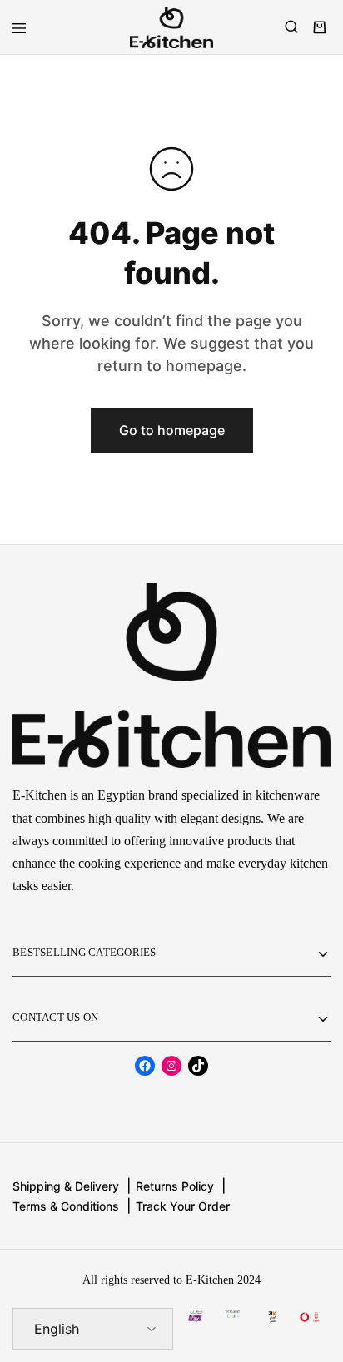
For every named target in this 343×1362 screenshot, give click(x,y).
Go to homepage (172, 430)
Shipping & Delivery (65, 1186)
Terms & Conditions (65, 1206)
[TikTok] (198, 1066)
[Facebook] (145, 1066)
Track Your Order (183, 1206)
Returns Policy (175, 1186)
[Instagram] (171, 1066)
